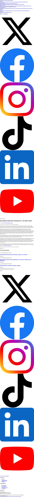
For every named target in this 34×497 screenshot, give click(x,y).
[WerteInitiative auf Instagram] (17, 373)
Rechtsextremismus (9, 4)
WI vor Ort (13, 10)
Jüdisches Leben (2, 3)
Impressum (5, 496)
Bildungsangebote (2, 5)
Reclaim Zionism (13, 6)
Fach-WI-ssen (21, 10)
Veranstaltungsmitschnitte (8, 12)
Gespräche (24, 10)
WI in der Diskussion (3, 10)
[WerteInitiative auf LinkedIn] (17, 183)
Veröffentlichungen (2, 7)
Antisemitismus (7, 3)
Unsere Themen (2, 2)
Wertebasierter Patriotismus (20, 4)
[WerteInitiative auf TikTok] (17, 149)
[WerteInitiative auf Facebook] (17, 339)
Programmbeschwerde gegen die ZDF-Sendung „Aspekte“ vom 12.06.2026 (13, 254)
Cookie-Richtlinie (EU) (10, 496)
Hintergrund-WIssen (9, 10)
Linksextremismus (14, 4)
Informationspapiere (27, 8)
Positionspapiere (2, 8)
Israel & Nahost (11, 3)
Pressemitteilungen (7, 8)
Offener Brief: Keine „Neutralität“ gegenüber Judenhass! (10, 265)
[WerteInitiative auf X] (17, 305)
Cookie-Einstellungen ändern (17, 496)
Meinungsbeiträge (21, 8)
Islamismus (4, 4)
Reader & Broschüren (5, 487)
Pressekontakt (4, 488)
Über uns (1, 1)
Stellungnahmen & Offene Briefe (14, 8)
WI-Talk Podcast (2, 12)
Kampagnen (28, 10)
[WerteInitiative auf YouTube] (17, 217)
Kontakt (1, 270)
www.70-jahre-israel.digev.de (7, 245)
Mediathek (1, 11)
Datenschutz (1, 496)
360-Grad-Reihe (17, 10)
